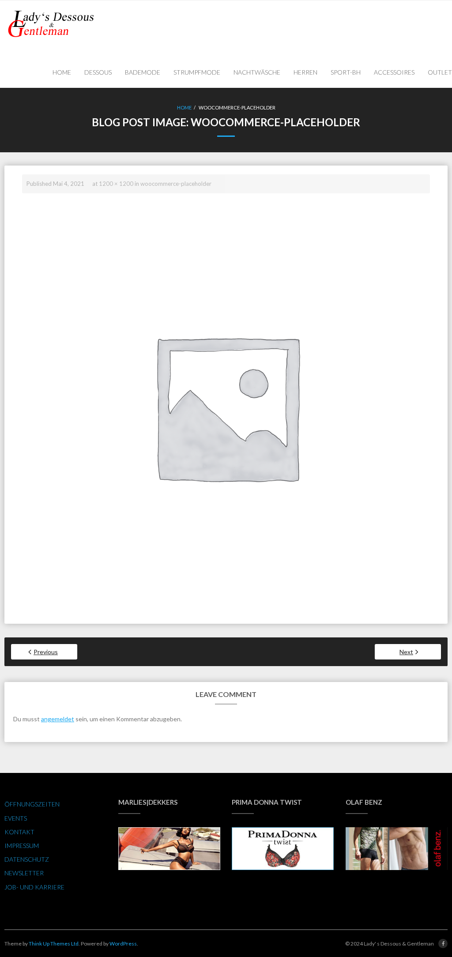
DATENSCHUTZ (26, 859)
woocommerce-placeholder (175, 183)
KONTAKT (19, 832)
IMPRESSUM (21, 845)
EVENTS (15, 818)
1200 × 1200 (116, 183)
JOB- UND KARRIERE (34, 887)
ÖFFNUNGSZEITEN (32, 804)
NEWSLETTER (24, 873)
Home (184, 107)
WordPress (123, 943)
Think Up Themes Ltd (54, 943)
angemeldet (57, 719)
